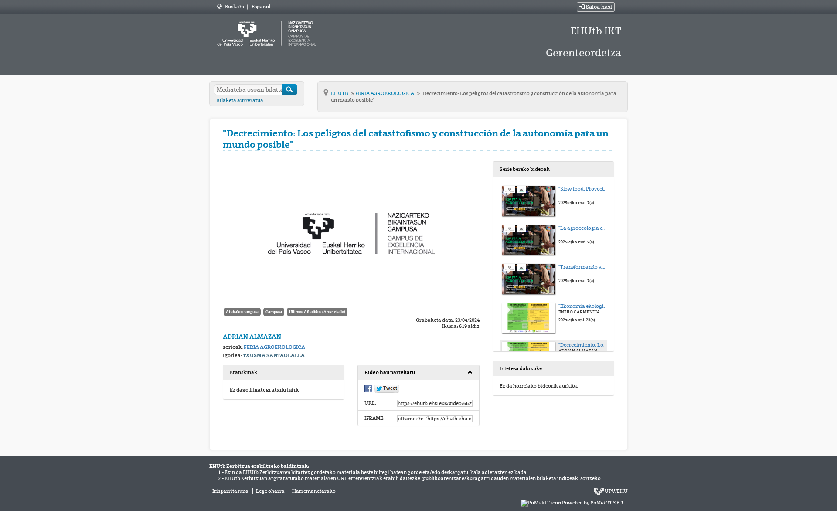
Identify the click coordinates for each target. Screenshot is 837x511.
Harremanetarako (314, 491)
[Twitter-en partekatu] (386, 388)
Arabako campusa (242, 312)
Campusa (273, 312)
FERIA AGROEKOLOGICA (385, 93)
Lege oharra (270, 491)
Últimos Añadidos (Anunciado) (317, 312)
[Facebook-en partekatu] (368, 388)
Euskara (235, 6)
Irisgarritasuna (230, 491)
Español (261, 6)
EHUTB (340, 93)
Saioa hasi (598, 7)
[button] (418, 372)
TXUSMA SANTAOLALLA (274, 355)
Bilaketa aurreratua (239, 100)
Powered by (592, 503)
